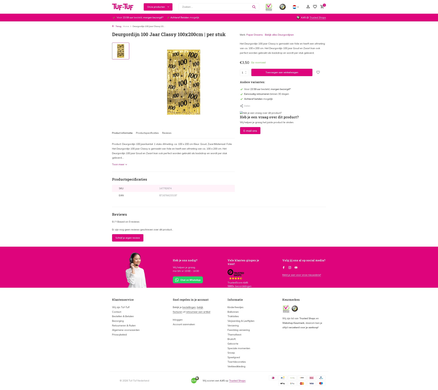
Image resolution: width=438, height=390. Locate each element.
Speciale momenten (239, 348)
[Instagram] (289, 268)
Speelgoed (234, 357)
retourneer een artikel (198, 311)
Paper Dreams (254, 34)
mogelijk (258, 98)
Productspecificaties (147, 132)
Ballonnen (233, 311)
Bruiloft (232, 339)
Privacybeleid (119, 334)
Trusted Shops (318, 17)
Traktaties (233, 316)
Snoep (231, 352)
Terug (118, 26)
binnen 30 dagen (266, 93)
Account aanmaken (184, 324)
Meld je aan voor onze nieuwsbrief (301, 274)
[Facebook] (283, 268)
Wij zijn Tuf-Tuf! (121, 307)
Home (126, 26)
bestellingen (189, 307)
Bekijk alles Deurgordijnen (279, 34)
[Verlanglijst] (315, 7)
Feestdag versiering (239, 330)
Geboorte (233, 343)
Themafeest (234, 334)
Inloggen (178, 319)
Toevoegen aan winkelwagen (281, 72)
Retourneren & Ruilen (124, 325)
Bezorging (118, 320)
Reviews (166, 132)
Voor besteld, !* (267, 89)
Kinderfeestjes (235, 307)
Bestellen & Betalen (123, 316)
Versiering (233, 325)
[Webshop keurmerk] (269, 7)
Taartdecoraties (237, 361)
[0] (321, 7)
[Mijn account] (308, 7)
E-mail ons (250, 130)
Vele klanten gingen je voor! (243, 262)
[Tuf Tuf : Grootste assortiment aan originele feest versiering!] (125, 7)
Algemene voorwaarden (126, 330)
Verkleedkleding (236, 366)
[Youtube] (296, 268)
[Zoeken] (253, 7)
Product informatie (122, 132)
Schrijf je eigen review (127, 237)
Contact (116, 311)
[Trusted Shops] (282, 7)
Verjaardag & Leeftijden (241, 320)
